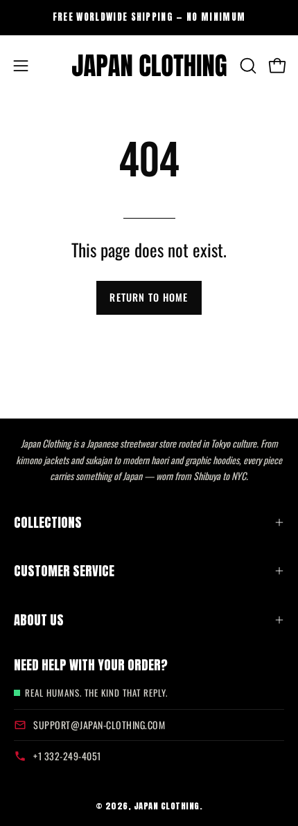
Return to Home (148, 297)
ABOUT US (39, 620)
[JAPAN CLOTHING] (149, 66)
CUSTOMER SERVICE (64, 570)
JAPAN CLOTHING (167, 805)
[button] (246, 65)
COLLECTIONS (48, 522)
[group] (149, 17)
